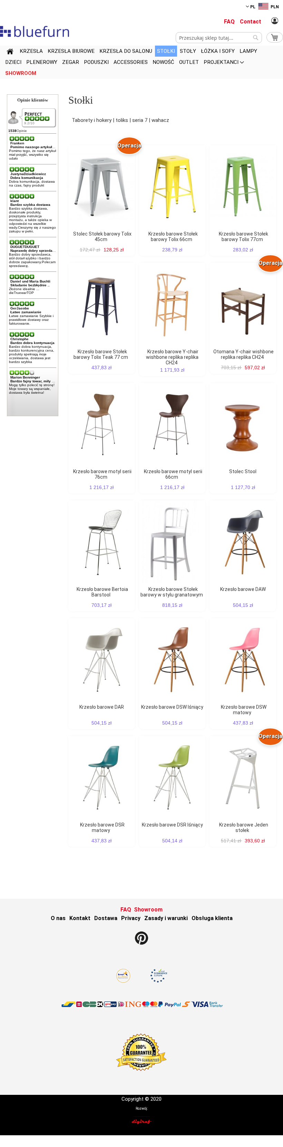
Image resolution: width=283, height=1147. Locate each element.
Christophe (19, 339)
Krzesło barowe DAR (101, 707)
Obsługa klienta (212, 918)
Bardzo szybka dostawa (30, 205)
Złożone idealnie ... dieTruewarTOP (24, 291)
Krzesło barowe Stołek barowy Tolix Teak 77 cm (101, 354)
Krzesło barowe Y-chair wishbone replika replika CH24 (172, 357)
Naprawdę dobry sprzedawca (34, 250)
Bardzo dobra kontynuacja (32, 343)
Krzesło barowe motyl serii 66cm (173, 474)
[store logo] (34, 31)
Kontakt (79, 918)
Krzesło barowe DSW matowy (243, 709)
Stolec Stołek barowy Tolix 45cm (102, 236)
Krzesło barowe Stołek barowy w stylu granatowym (171, 592)
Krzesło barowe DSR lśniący (172, 825)
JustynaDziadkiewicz (28, 174)
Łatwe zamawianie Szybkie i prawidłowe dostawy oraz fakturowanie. (31, 319)
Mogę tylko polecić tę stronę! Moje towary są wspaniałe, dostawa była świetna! (32, 388)
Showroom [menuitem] (20, 73)
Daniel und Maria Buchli (30, 281)
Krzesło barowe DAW (243, 589)
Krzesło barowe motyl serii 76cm (102, 474)
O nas (58, 918)
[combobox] (219, 37)
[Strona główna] (10, 52)
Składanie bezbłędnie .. (30, 285)
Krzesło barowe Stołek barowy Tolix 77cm (243, 236)
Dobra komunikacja (26, 178)
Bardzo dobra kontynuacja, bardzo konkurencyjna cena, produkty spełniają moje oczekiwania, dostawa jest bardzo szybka (31, 354)
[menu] (141, 62)
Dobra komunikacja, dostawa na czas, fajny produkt (32, 183)
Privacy (130, 918)
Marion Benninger (25, 377)
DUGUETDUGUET (24, 247)
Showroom (148, 909)
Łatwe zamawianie (25, 312)
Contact (250, 21)
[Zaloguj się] (274, 21)
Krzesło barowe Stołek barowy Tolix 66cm (173, 236)
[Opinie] (38, 118)
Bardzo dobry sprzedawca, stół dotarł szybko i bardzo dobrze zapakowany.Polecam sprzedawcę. (32, 260)
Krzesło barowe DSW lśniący (172, 707)
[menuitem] (31, 51)
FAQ (229, 21)
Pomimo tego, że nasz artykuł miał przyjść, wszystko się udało (32, 154)
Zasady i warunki (166, 918)
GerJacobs (19, 308)
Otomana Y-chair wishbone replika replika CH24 (243, 354)
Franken (17, 143)
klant (14, 201)
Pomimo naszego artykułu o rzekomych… (45, 147)
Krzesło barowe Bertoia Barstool (102, 592)
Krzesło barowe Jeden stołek (243, 827)
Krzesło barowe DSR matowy (102, 827)
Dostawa (105, 918)
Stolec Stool (242, 471)
